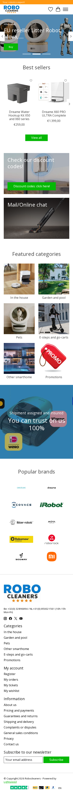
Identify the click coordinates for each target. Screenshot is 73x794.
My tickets (11, 685)
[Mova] (52, 522)
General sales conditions (21, 733)
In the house (19, 298)
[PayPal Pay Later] (47, 788)
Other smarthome (19, 377)
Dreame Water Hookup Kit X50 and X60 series (19, 115)
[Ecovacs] (21, 505)
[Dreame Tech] (52, 488)
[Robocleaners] (11, 9)
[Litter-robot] (21, 522)
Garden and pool (54, 298)
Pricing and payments (19, 710)
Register (10, 674)
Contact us (11, 744)
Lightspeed (10, 782)
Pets (19, 337)
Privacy (9, 738)
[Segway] (21, 557)
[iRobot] (52, 505)
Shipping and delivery (19, 722)
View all (36, 138)
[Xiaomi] (52, 557)
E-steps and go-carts (53, 337)
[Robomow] (21, 539)
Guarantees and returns (21, 716)
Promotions (53, 377)
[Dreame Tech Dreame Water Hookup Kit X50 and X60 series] (19, 92)
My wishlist (11, 691)
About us (10, 705)
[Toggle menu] (65, 9)
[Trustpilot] (19, 788)
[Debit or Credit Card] (41, 788)
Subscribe (56, 760)
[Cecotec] (21, 488)
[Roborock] (52, 539)
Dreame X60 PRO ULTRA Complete (54, 113)
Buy (12, 47)
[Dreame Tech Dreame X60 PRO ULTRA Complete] (53, 92)
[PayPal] (35, 788)
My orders (11, 679)
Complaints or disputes (20, 727)
